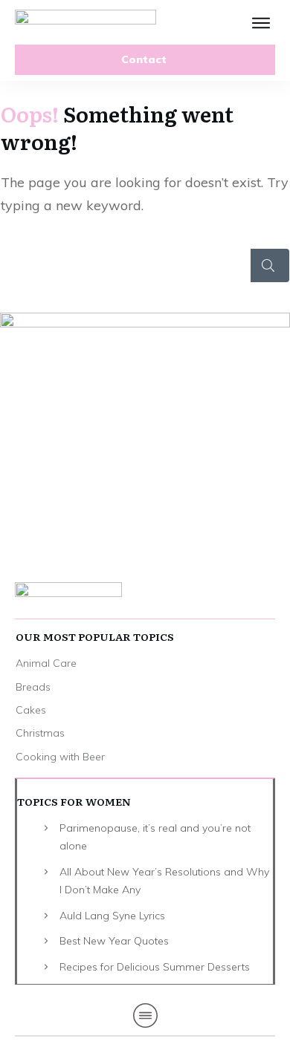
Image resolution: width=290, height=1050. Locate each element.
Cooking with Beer (60, 756)
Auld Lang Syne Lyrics (112, 915)
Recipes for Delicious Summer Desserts (154, 967)
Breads (33, 687)
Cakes (31, 710)
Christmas (40, 733)
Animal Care (46, 663)
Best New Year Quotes (114, 941)
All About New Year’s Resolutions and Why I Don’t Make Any (164, 881)
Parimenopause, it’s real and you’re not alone (155, 837)
